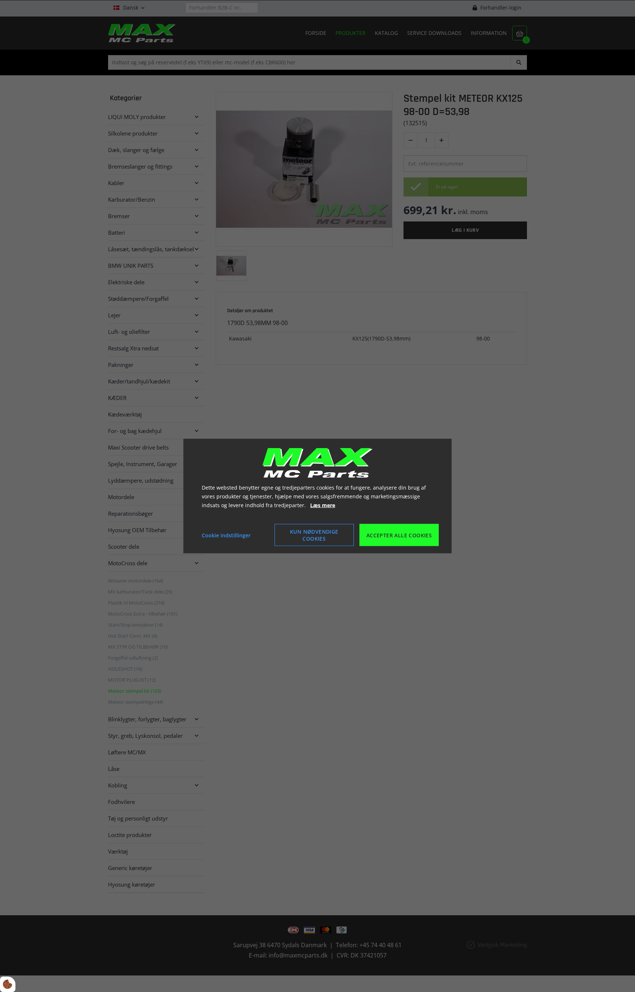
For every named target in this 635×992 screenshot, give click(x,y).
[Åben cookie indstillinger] (7, 984)
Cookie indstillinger (226, 534)
